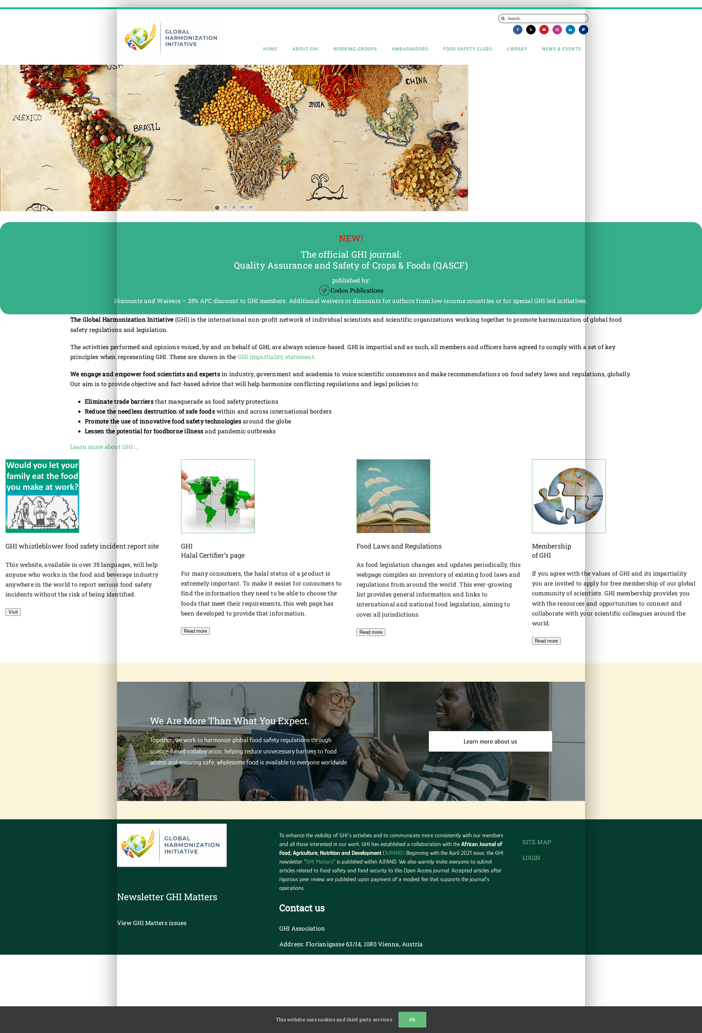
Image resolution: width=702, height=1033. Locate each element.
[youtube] (544, 29)
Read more (195, 631)
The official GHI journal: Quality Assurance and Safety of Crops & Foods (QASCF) (351, 259)
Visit (13, 612)
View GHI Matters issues (152, 923)
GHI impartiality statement (276, 356)
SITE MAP (536, 842)
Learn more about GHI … (104, 446)
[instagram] (557, 29)
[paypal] (583, 29)
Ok (412, 1019)
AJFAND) (395, 853)
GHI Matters (319, 861)
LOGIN (531, 857)
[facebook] (517, 29)
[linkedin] (570, 29)
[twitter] (531, 29)
